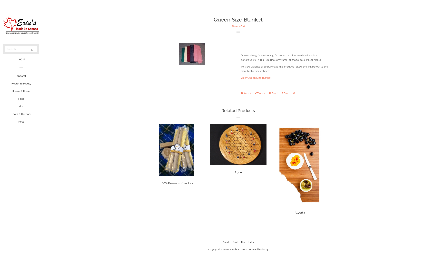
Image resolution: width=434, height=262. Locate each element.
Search (226, 242)
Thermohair (238, 26)
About (235, 242)
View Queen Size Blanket (256, 77)
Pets (21, 121)
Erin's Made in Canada (237, 249)
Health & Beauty (21, 83)
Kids (21, 106)
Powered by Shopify (258, 249)
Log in (21, 59)
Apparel (21, 76)
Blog (243, 242)
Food (21, 98)
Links (251, 242)
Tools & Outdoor (21, 114)
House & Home (21, 91)
